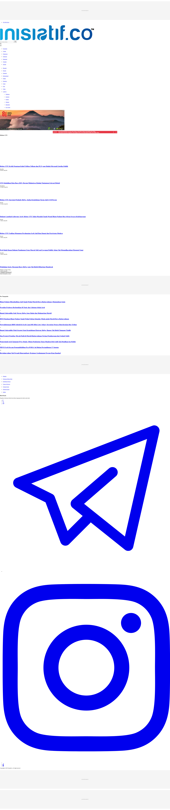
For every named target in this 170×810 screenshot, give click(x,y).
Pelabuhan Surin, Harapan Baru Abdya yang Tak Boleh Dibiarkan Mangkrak (26, 267)
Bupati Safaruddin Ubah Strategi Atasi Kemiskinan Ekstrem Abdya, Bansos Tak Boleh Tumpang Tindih (35, 330)
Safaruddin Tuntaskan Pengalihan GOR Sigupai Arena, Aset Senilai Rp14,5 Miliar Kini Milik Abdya (78, 132)
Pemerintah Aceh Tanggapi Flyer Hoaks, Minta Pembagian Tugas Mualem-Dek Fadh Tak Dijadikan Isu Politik (38, 342)
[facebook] (3, 764)
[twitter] (3, 401)
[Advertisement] (40, 10)
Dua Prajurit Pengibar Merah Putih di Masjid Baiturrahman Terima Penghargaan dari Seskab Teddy (35, 336)
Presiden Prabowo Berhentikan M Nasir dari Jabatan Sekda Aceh (22, 307)
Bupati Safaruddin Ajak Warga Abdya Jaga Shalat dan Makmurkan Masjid (26, 313)
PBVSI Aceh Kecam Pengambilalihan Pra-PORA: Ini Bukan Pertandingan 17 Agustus (29, 347)
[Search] (15, 42)
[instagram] (86, 763)
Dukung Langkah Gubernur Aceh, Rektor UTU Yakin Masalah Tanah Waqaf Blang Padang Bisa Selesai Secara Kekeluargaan (43, 216)
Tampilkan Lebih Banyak (6, 272)
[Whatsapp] (3, 403)
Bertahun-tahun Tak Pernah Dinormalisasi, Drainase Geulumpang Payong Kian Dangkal (30, 353)
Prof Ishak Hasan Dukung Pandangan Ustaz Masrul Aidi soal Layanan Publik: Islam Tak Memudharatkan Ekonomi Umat (41, 250)
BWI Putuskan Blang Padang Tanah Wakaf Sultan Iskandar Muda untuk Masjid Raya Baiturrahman (34, 319)
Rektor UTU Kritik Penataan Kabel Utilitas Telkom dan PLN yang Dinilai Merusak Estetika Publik (34, 166)
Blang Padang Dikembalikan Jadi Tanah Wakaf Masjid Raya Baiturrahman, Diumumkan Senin (32, 302)
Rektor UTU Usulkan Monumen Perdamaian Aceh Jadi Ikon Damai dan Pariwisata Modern (31, 233)
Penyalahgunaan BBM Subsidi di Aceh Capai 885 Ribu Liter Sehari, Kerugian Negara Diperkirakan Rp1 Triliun (38, 324)
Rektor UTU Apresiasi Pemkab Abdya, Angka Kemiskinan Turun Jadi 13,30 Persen (28, 200)
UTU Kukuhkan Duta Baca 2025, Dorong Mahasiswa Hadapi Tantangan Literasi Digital (30, 183)
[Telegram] (86, 571)
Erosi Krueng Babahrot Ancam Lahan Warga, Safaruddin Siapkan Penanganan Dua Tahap (76, 131)
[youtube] (3, 765)
